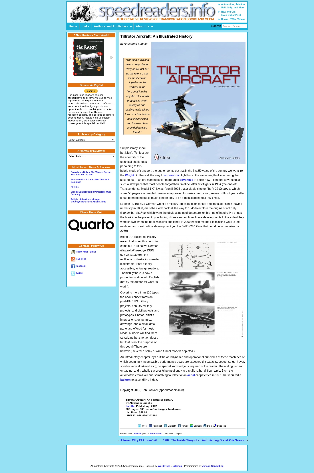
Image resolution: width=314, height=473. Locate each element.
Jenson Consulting (213, 466)
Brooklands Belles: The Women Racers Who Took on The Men (91, 173)
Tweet (144, 426)
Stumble (198, 426)
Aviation (138, 433)
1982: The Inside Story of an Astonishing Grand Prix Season (204, 440)
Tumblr (185, 426)
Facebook (157, 426)
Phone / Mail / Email (85, 252)
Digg (209, 426)
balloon (125, 379)
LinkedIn (172, 426)
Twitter (79, 273)
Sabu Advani (156, 433)
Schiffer (130, 406)
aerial (191, 375)
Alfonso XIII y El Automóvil (138, 440)
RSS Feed (80, 259)
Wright (129, 175)
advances (186, 179)
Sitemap (177, 466)
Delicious (221, 426)
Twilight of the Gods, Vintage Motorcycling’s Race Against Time (88, 200)
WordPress (164, 466)
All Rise (75, 187)
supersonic (172, 175)
